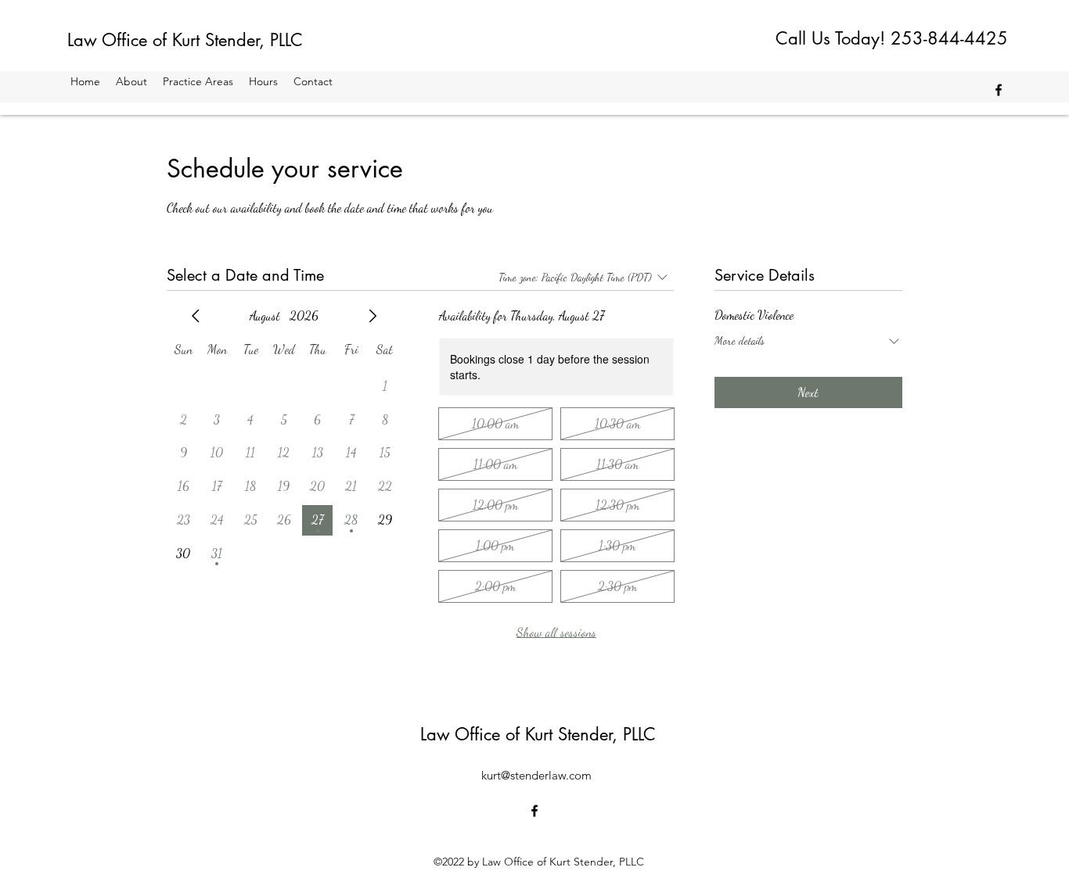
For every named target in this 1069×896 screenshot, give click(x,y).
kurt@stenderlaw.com (536, 775)
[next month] (372, 315)
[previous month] (195, 315)
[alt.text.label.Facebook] (998, 90)
